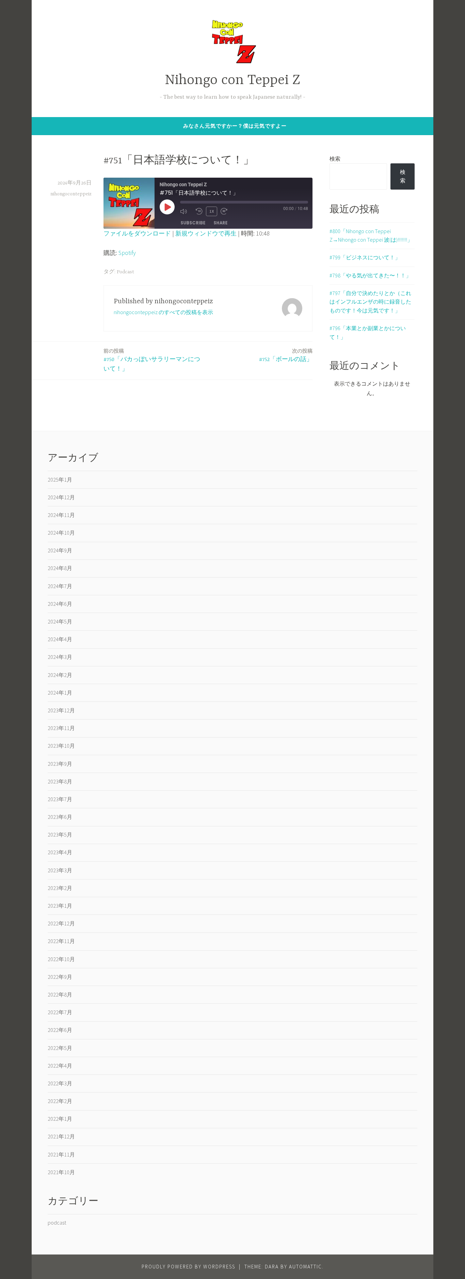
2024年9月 (60, 550)
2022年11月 (61, 941)
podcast (57, 1222)
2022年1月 (60, 1118)
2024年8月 (60, 568)
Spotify (127, 253)
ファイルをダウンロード (137, 233)
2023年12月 (61, 710)
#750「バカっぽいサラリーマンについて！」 (151, 360)
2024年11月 (61, 515)
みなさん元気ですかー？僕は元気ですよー (235, 126)
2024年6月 (60, 603)
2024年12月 (61, 497)
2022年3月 (60, 1083)
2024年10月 (61, 532)
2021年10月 (61, 1172)
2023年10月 (61, 745)
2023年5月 (60, 834)
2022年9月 (60, 976)
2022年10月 (61, 959)
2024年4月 (60, 639)
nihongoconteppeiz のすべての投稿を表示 (163, 312)
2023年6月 (60, 816)
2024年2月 (60, 674)
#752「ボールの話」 (285, 355)
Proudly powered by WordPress (188, 1266)
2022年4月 (60, 1065)
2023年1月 (60, 905)
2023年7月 (60, 799)
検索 (335, 158)
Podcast (125, 272)
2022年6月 (60, 1029)
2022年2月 (60, 1101)
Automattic (305, 1266)
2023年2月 (60, 888)
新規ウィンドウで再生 (206, 233)
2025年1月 (60, 479)
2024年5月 (60, 621)
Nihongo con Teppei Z (232, 80)
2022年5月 (60, 1048)
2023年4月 (60, 852)
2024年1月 (60, 692)
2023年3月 (60, 870)
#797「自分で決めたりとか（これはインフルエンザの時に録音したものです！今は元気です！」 (370, 302)
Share (221, 223)
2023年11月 (61, 728)
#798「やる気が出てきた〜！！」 (370, 275)
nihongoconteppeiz (71, 194)
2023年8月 (60, 781)
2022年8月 (60, 994)
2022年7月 (60, 1012)
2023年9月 (60, 763)
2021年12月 (61, 1136)
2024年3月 (60, 656)
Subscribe (193, 223)
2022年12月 (61, 923)
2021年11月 (61, 1154)
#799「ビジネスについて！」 (365, 257)
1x (211, 211)
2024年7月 (60, 586)
